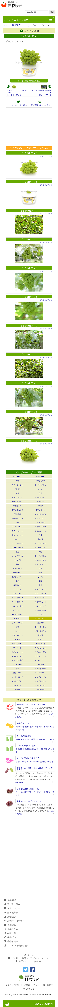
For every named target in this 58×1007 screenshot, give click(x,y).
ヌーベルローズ (17, 602)
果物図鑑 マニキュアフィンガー (31, 704)
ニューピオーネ (17, 597)
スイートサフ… (40, 564)
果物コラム (12, 929)
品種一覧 (11, 933)
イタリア (17, 489)
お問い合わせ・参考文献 (30, 961)
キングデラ (41, 522)
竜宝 (17, 668)
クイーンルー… (17, 531)
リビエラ (40, 664)
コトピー (17, 539)
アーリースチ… (40, 485)
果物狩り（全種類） (17, 920)
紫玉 (40, 552)
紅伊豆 (40, 635)
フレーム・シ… (40, 627)
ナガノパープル (40, 593)
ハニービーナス (40, 606)
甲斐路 (40, 505)
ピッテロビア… (40, 618)
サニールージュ (40, 543)
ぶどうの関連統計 (24, 735)
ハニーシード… (17, 606)
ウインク (40, 489)
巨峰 (17, 522)
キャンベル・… (40, 518)
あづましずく (40, 480)
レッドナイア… (17, 681)
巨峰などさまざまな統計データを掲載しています (35, 739)
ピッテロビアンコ (14, 95)
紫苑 (17, 552)
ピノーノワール (45, 95)
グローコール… (17, 535)
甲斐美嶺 (17, 514)
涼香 (40, 568)
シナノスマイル (17, 556)
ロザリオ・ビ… (17, 685)
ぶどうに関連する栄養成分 (28, 758)
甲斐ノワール (40, 510)
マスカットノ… (17, 656)
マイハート (17, 648)
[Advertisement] (29, 127)
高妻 (40, 581)
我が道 (17, 689)
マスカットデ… (40, 652)
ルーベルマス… (40, 673)
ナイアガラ (17, 593)
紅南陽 (17, 639)
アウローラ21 (17, 476)
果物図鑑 (11, 900)
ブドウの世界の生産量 (26, 745)
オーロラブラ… (17, 501)
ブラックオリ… (40, 631)
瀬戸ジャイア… (17, 577)
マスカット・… (17, 652)
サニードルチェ (17, 543)
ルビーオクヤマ (40, 668)
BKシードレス (17, 614)
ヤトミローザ (17, 664)
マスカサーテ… (40, 648)
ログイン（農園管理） (18, 945)
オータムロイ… (40, 497)
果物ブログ (12, 937)
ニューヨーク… (40, 597)
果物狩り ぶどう (24, 723)
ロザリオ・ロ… (40, 685)
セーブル (40, 577)
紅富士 (40, 639)
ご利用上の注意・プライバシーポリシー (30, 958)
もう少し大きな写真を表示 (29, 80)
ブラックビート (17, 635)
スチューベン (17, 572)
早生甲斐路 (41, 689)
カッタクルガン (40, 514)
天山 (40, 585)
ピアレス (40, 614)
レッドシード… (40, 677)
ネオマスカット (40, 602)
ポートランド (40, 643)
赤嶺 (40, 572)
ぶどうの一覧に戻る (19, 105)
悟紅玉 (40, 539)
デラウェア (17, 589)
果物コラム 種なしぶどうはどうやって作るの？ (34, 768)
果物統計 (11, 916)
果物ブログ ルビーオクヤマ (29, 801)
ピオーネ (17, 618)
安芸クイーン (40, 476)
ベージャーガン (17, 643)
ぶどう (26, 25)
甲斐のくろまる (17, 510)
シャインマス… (40, 556)
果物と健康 (12, 941)
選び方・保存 (13, 904)
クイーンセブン (17, 526)
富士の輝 (40, 622)
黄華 (17, 493)
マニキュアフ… (40, 660)
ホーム (6, 25)
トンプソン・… (40, 589)
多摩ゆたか (17, 585)
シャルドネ (17, 560)
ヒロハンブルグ (40, 610)
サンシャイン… (40, 547)
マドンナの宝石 (17, 660)
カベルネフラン (17, 518)
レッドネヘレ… (40, 681)
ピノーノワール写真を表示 (41, 91)
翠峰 (17, 564)
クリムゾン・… (40, 531)
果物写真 (16, 25)
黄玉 (40, 493)
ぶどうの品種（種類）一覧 (28, 788)
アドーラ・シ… (17, 485)
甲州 (40, 535)
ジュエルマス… (40, 560)
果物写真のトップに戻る (40, 105)
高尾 (17, 581)
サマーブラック (17, 547)
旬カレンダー (13, 908)
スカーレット (17, 568)
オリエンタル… (17, 497)
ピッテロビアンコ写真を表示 (17, 91)
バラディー (17, 610)
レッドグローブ (17, 677)
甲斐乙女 (40, 501)
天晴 (17, 480)
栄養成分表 (12, 912)
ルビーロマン (17, 673)
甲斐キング (17, 505)
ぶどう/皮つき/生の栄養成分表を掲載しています (35, 761)
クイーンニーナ (40, 526)
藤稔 (17, 627)
